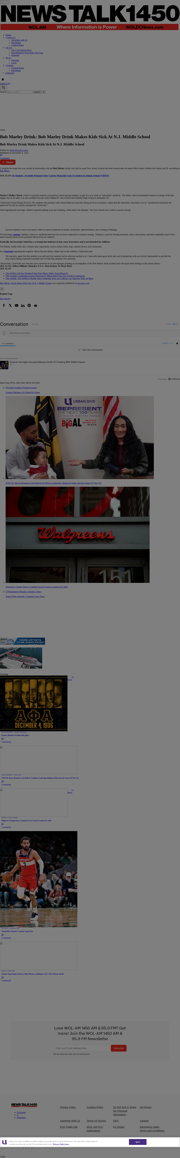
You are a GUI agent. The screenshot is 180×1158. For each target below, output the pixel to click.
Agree (137, 1142)
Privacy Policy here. (61, 1144)
